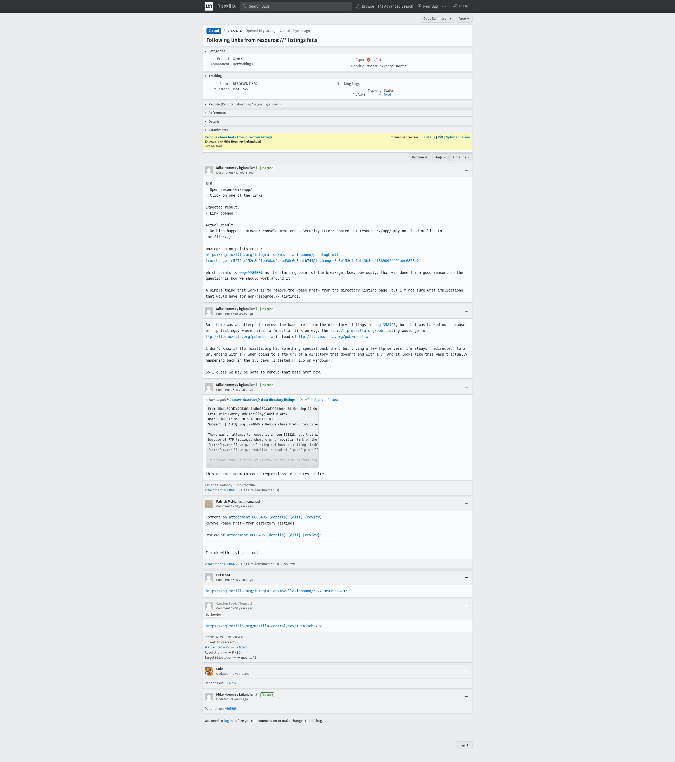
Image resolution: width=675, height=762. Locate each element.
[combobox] (296, 6)
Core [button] (238, 59)
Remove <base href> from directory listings (238, 137)
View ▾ (464, 19)
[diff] (296, 517)
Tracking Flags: (349, 84)
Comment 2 (224, 390)
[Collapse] (466, 170)
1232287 (230, 683)
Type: (360, 60)
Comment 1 (224, 314)
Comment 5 (224, 608)
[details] (278, 517)
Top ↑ (464, 745)
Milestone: (222, 89)
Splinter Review (458, 137)
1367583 (231, 709)
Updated (222, 674)
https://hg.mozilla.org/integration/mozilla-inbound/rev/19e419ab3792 (276, 591)
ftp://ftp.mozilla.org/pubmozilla (239, 336)
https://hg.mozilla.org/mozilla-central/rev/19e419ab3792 (264, 626)
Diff (440, 137)
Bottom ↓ (420, 157)
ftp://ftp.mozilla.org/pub (356, 330)
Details (429, 137)
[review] (313, 517)
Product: (223, 59)
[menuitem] (365, 6)
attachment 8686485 (248, 517)
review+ (414, 137)
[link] (262, 436)
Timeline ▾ (461, 157)
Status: (225, 84)
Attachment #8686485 (221, 490)
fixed (387, 94)
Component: (220, 64)
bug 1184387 (251, 272)
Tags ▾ (440, 157)
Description (224, 172)
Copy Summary (434, 19)
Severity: (386, 66)
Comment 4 (224, 580)
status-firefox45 (217, 647)
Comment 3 (224, 506)
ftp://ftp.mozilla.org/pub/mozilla (333, 336)
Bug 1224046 (233, 31)
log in (228, 721)
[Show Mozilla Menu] (209, 6)
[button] (460, 6)
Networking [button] (243, 64)
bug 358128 (385, 325)
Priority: (357, 66)
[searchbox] (296, 6)
